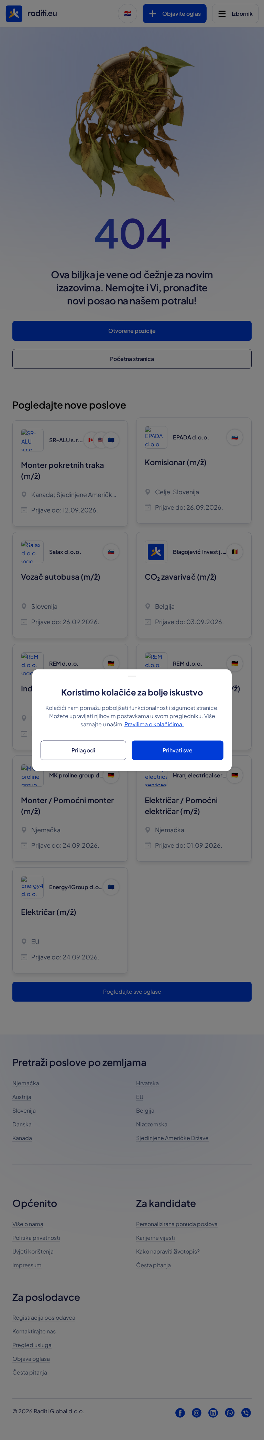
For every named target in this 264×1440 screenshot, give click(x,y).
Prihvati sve (177, 750)
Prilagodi (83, 750)
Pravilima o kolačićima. (154, 723)
